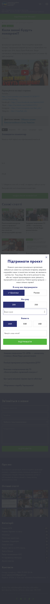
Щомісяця (14, 292)
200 (14, 304)
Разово (37, 292)
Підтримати (25, 341)
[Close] (46, 257)
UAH (10, 324)
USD (40, 324)
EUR (25, 324)
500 (36, 304)
